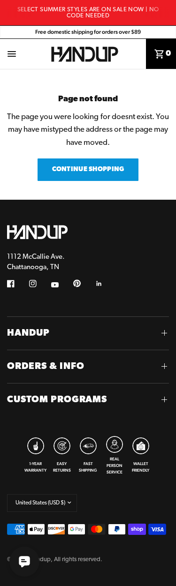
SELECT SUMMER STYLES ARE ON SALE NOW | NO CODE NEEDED (88, 13)
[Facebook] (17, 283)
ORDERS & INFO (45, 366)
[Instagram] (39, 283)
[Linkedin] (105, 283)
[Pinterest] (83, 283)
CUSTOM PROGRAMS (57, 400)
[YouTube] (61, 285)
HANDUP (28, 333)
